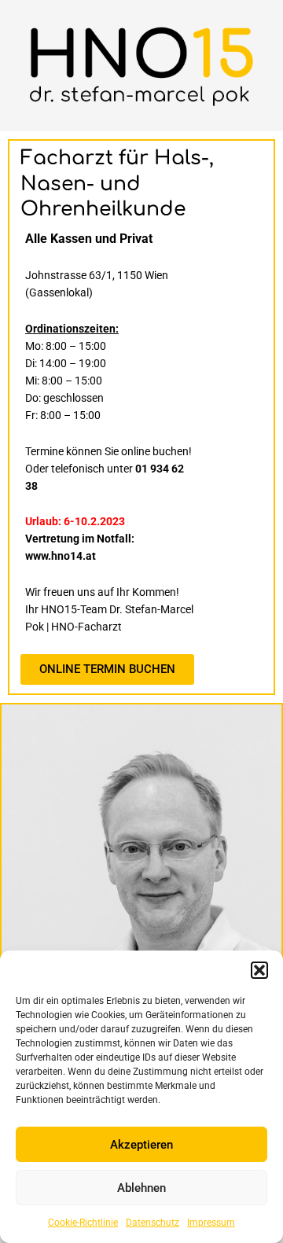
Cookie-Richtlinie (83, 1222)
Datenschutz (152, 1222)
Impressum (211, 1222)
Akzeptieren (141, 1145)
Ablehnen (141, 1188)
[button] (259, 970)
